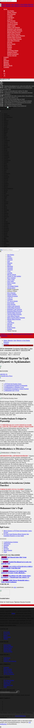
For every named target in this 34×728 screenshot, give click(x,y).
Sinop (5, 207)
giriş (15, 587)
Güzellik (9, 273)
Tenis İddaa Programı (13, 40)
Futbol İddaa (7, 645)
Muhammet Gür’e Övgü (11, 390)
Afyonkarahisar (8, 117)
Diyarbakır (7, 147)
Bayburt (6, 226)
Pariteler (9, 47)
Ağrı (5, 119)
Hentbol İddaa (8, 648)
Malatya (6, 185)
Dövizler (9, 42)
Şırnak (5, 233)
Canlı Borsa (10, 17)
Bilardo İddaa (7, 650)
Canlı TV (10, 19)
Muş (5, 193)
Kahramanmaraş (8, 188)
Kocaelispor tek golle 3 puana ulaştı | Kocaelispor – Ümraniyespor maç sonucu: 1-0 (17, 96)
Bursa (5, 139)
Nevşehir (6, 195)
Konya (6, 182)
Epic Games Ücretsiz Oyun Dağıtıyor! (15, 106)
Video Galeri (11, 279)
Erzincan (6, 152)
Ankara (6, 122)
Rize (5, 200)
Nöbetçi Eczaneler (12, 24)
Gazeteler (10, 16)
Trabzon (6, 213)
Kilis (5, 243)
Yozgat (6, 221)
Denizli (6, 145)
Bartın (5, 235)
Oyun (9, 271)
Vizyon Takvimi (12, 55)
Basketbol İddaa (8, 646)
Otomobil (10, 268)
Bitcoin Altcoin (8, 65)
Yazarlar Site (7, 682)
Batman (6, 231)
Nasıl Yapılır (10, 303)
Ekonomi (6, 60)
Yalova (6, 240)
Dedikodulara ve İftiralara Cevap (14, 387)
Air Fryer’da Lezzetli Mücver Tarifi (14, 99)
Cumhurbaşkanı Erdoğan (11, 542)
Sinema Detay (11, 288)
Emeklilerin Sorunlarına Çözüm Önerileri (16, 389)
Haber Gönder (11, 26)
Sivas (5, 208)
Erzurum (6, 153)
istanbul (6, 168)
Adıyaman (7, 115)
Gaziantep (6, 157)
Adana (5, 114)
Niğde (5, 197)
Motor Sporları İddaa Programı (16, 35)
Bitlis (5, 134)
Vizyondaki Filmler (12, 50)
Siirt (5, 205)
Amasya (6, 120)
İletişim (6, 638)
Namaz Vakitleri (12, 12)
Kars (5, 172)
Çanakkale (7, 140)
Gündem (6, 57)
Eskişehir (6, 155)
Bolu (5, 135)
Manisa (6, 187)
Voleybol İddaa (8, 651)
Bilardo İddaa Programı (14, 32)
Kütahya (6, 183)
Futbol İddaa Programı (13, 34)
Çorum (6, 144)
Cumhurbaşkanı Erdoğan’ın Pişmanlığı (15, 385)
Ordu (5, 198)
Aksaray (6, 225)
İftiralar (6, 547)
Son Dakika (10, 11)
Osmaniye (6, 245)
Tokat (5, 211)
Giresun (6, 158)
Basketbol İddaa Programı (14, 30)
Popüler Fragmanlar (13, 54)
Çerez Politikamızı (20, 716)
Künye (6, 635)
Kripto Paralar (11, 44)
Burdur (6, 137)
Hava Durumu (11, 14)
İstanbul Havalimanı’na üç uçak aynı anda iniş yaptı (19, 86)
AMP (5, 687)
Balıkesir (6, 129)
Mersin (6, 167)
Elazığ (5, 150)
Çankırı (6, 142)
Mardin (6, 190)
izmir (5, 170)
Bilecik (6, 130)
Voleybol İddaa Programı (14, 39)
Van (5, 220)
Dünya (9, 256)
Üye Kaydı (7, 633)
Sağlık (9, 264)
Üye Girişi (7, 632)
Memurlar (6, 64)
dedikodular (7, 543)
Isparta (5, 165)
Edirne (5, 149)
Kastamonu (7, 173)
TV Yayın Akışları (12, 22)
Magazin (6, 62)
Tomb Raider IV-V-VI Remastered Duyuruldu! (17, 102)
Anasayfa (3, 334)
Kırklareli (6, 177)
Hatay (5, 163)
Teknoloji (10, 269)
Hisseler (9, 45)
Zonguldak (7, 223)
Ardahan (6, 236)
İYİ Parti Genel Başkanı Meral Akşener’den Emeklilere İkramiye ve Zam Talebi (16, 535)
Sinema (9, 284)
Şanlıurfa (6, 216)
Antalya (6, 124)
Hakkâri (6, 162)
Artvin (5, 125)
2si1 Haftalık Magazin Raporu (13, 104)
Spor (5, 59)
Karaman (6, 228)
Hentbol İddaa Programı (14, 37)
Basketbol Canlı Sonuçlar (14, 29)
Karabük (6, 241)
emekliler (6, 545)
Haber (13, 613)
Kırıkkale (6, 230)
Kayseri (6, 175)
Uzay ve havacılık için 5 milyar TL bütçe (16, 91)
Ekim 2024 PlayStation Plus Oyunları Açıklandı (18, 101)
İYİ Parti (6, 548)
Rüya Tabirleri (11, 278)
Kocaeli (6, 180)
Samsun (6, 203)
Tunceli (6, 215)
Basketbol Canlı (8, 685)
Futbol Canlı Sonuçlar (13, 27)
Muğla (5, 192)
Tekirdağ (6, 210)
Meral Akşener (8, 550)
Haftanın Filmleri (12, 52)
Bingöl (6, 132)
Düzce (5, 246)
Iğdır (5, 238)
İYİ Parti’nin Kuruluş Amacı (12, 384)
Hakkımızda (7, 637)
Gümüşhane (7, 160)
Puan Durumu (11, 21)
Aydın (5, 127)
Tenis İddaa (7, 683)
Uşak (5, 218)
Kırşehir (6, 178)
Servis (5, 9)
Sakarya (6, 202)
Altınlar (9, 49)
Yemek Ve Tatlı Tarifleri (14, 276)
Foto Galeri (10, 281)
